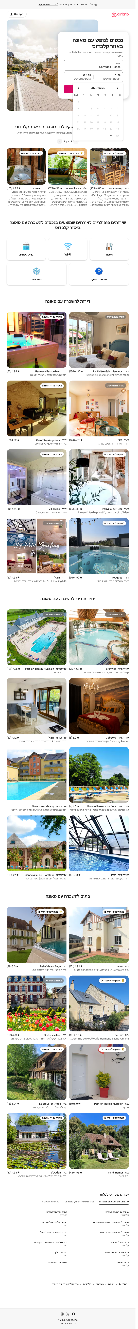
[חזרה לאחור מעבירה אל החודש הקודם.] (117, 88)
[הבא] (59, 141)
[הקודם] (76, 141)
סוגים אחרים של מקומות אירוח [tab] (114, 1201)
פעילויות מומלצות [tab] (50, 1201)
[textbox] (108, 79)
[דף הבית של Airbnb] (120, 14)
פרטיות (72, 1323)
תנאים (63, 1323)
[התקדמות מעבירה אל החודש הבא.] (79, 88)
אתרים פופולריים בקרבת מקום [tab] (79, 1201)
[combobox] (93, 67)
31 (111, 136)
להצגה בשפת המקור (48, 4)
